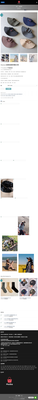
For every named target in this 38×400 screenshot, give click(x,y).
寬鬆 (30, 366)
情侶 (4, 95)
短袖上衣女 (28, 367)
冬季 (12, 366)
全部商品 (9, 94)
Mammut (6, 94)
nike (1, 366)
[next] (35, 32)
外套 (22, 366)
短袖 (25, 367)
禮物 (9, 369)
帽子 (2, 95)
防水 (29, 369)
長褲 (24, 369)
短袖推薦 (2, 369)
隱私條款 (22, 397)
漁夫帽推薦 (9, 95)
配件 (21, 94)
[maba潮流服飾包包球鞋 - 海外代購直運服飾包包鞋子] (19, 2)
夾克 (28, 366)
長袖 (22, 369)
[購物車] (36, 2)
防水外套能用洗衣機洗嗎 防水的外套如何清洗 (10, 360)
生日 (17, 367)
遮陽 (13, 95)
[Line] (35, 397)
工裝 (32, 366)
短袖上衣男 (32, 367)
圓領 (18, 366)
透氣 (14, 369)
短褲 (7, 369)
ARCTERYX (3, 94)
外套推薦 (25, 366)
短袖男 (5, 369)
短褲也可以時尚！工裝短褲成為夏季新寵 (9, 354)
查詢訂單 (25, 397)
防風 (31, 369)
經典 (12, 369)
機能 (15, 367)
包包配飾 (14, 94)
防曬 (14, 95)
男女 (11, 95)
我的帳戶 (28, 397)
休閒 (5, 366)
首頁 (17, 6)
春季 (8, 367)
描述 (1, 101)
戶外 (6, 367)
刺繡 (14, 366)
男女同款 (22, 367)
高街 (33, 369)
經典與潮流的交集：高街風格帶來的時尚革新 (10, 351)
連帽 (18, 369)
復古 (34, 366)
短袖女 (36, 367)
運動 (20, 369)
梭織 (10, 367)
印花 (16, 366)
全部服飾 (12, 94)
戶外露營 (6, 95)
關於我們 (13, 397)
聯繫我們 (10, 397)
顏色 (1, 85)
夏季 (20, 366)
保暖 (7, 366)
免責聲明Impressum (17, 397)
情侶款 (4, 367)
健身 (9, 366)
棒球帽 (13, 367)
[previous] (2, 32)
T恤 (3, 366)
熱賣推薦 (20, 6)
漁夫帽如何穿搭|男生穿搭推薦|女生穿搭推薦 (10, 357)
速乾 (16, 369)
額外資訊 (4, 101)
